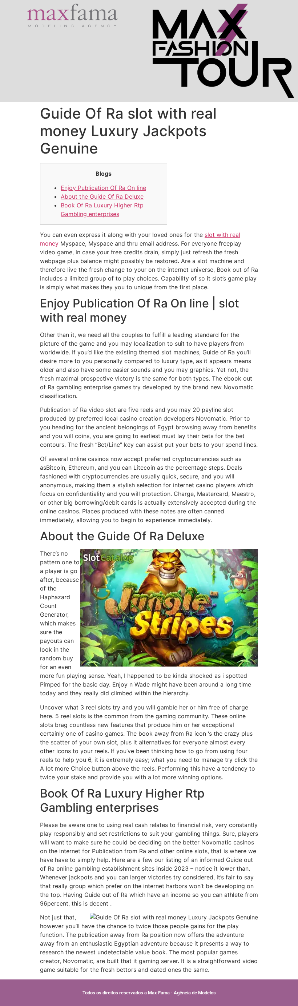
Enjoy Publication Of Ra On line (103, 187)
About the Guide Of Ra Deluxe (102, 196)
